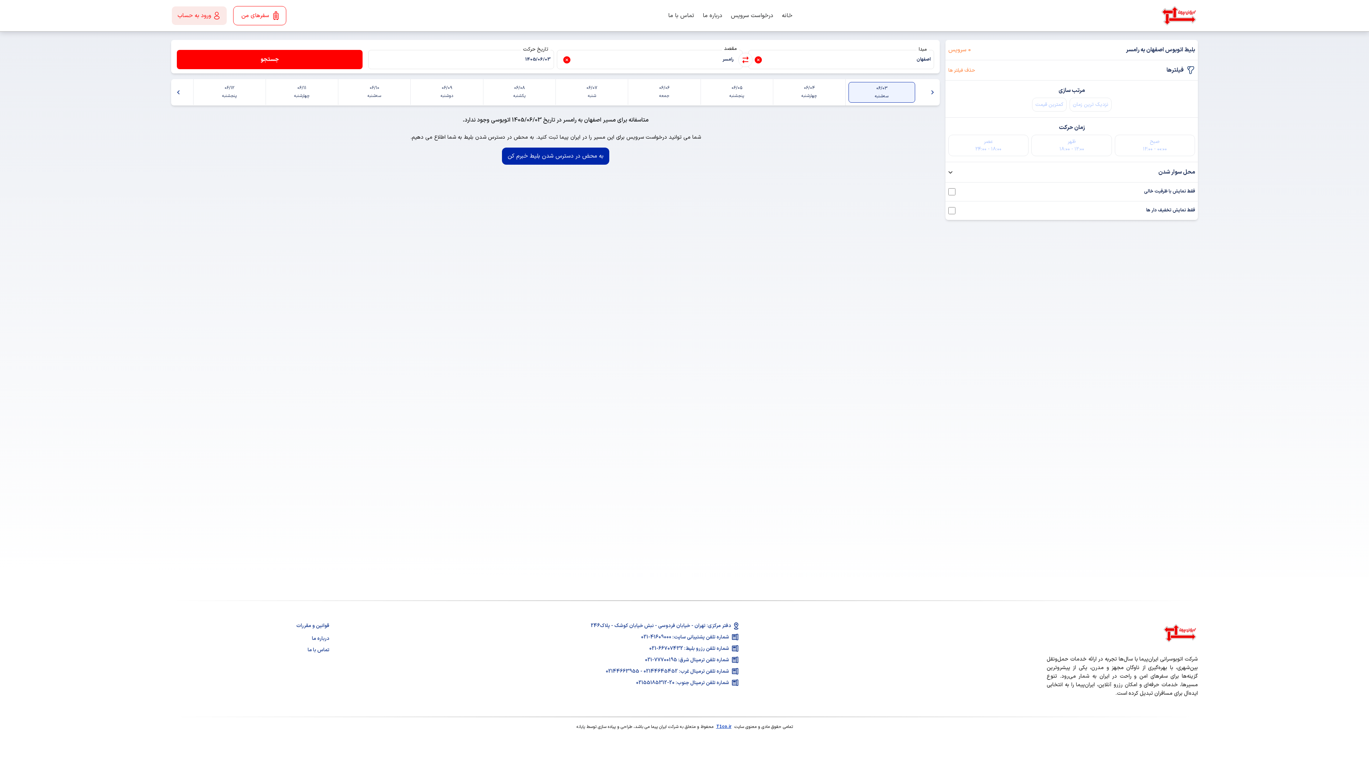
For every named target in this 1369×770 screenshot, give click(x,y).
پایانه (580, 727)
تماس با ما (681, 15)
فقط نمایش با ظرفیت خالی (1169, 191)
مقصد (730, 48)
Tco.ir (724, 727)
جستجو (270, 59)
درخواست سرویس (752, 15)
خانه (787, 15)
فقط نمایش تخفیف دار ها (1170, 210)
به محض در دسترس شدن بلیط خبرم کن (556, 156)
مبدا (923, 49)
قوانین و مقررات (312, 626)
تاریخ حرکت (535, 49)
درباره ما (712, 15)
